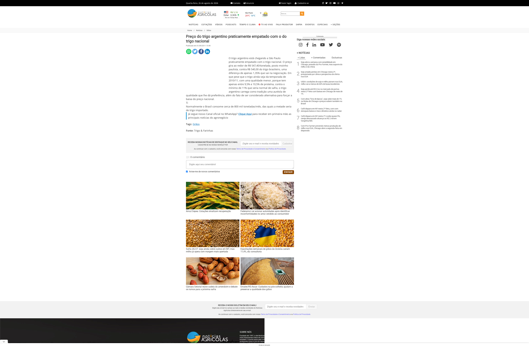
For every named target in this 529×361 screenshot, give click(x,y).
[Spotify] (339, 44)
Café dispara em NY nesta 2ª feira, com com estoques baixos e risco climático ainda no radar (321, 110)
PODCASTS (231, 24)
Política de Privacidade (277, 149)
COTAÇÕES (206, 24)
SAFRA (299, 24)
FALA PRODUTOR (284, 24)
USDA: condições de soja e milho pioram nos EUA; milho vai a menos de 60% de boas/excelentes (322, 83)
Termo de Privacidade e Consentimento (251, 149)
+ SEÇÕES (335, 24)
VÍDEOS (219, 24)
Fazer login (286, 3)
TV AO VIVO (267, 24)
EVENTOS (310, 24)
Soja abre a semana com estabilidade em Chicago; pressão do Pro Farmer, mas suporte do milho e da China (321, 64)
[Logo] (202, 13)
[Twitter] (326, 3)
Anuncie (250, 3)
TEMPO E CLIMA (247, 24)
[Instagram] (329, 3)
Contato (236, 3)
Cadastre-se (303, 3)
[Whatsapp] (337, 3)
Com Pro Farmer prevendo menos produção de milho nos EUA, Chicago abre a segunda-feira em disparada (321, 128)
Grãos (196, 124)
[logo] (210, 338)
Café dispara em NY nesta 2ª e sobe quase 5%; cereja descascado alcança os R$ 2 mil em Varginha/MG (320, 118)
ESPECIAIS (323, 24)
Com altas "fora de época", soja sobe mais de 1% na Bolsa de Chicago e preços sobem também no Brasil (321, 101)
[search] (302, 14)
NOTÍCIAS (193, 24)
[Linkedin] (207, 51)
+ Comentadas (318, 57)
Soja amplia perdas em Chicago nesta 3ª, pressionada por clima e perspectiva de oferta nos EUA (320, 74)
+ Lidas (301, 57)
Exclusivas (337, 57)
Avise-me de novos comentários (204, 171)
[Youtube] (334, 3)
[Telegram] (341, 3)
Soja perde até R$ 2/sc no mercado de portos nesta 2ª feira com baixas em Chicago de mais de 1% (321, 91)
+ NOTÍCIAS (303, 52)
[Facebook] (322, 3)
